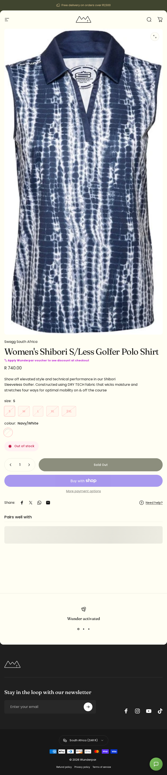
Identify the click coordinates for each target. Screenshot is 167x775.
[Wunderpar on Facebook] (126, 711)
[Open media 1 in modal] (154, 36)
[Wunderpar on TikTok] (160, 711)
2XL (69, 411)
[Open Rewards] (156, 764)
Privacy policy (82, 767)
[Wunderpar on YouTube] (148, 711)
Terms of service (102, 767)
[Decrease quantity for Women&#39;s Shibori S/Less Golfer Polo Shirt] (10, 464)
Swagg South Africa (20, 341)
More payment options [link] (83, 491)
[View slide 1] (78, 629)
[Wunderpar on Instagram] (137, 711)
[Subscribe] (88, 707)
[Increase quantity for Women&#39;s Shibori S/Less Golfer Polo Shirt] (30, 464)
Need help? (154, 503)
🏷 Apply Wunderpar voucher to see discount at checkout (46, 360)
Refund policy (64, 767)
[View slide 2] (83, 629)
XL (52, 411)
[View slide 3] (88, 629)
